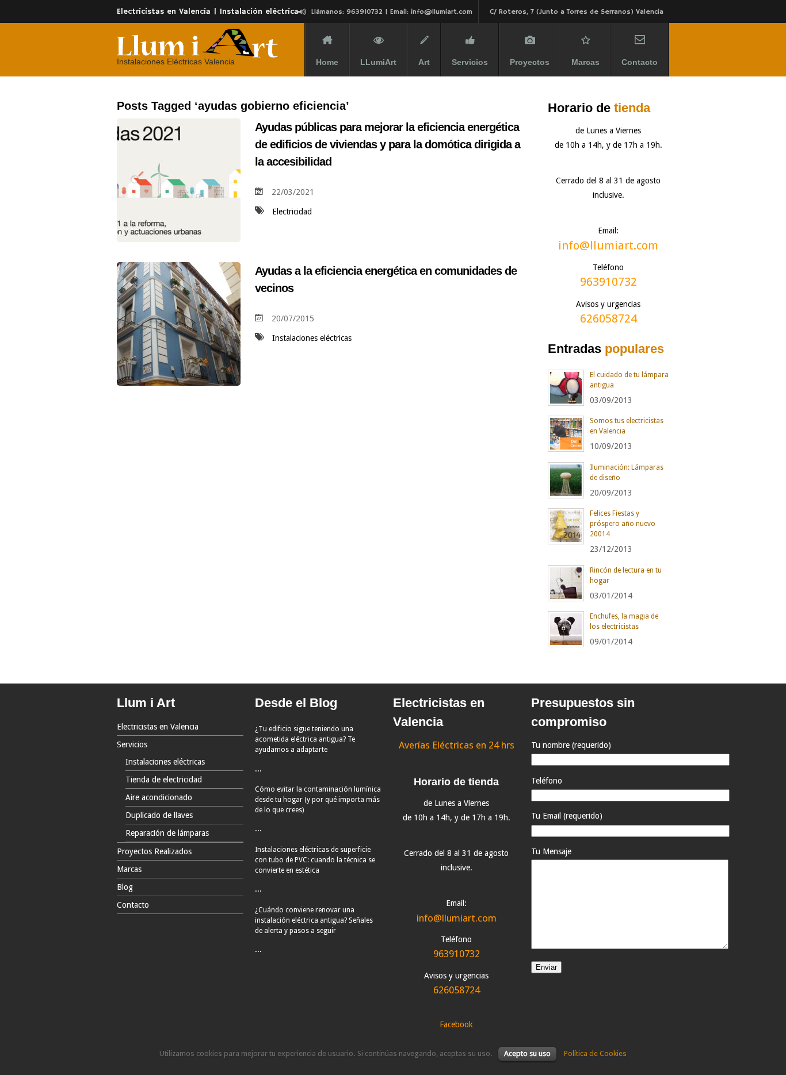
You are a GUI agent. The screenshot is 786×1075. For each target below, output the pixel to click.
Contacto (639, 62)
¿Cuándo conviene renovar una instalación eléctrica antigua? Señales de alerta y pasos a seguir (314, 920)
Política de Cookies (595, 1053)
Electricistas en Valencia (158, 726)
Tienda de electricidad (163, 779)
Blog (125, 887)
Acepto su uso (527, 1053)
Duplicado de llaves (159, 815)
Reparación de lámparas (167, 833)
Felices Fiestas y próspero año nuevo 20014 (622, 523)
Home (327, 62)
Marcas (585, 62)
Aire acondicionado (158, 797)
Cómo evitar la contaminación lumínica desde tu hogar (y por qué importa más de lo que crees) (318, 799)
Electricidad (292, 211)
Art (424, 62)
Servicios (470, 62)
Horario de (599, 108)
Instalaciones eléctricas (312, 338)
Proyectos (530, 62)
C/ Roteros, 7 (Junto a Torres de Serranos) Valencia (576, 11)
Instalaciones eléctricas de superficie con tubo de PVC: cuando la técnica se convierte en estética (315, 860)
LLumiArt (378, 62)
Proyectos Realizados (154, 851)
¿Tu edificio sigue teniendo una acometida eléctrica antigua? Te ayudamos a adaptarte (305, 739)
